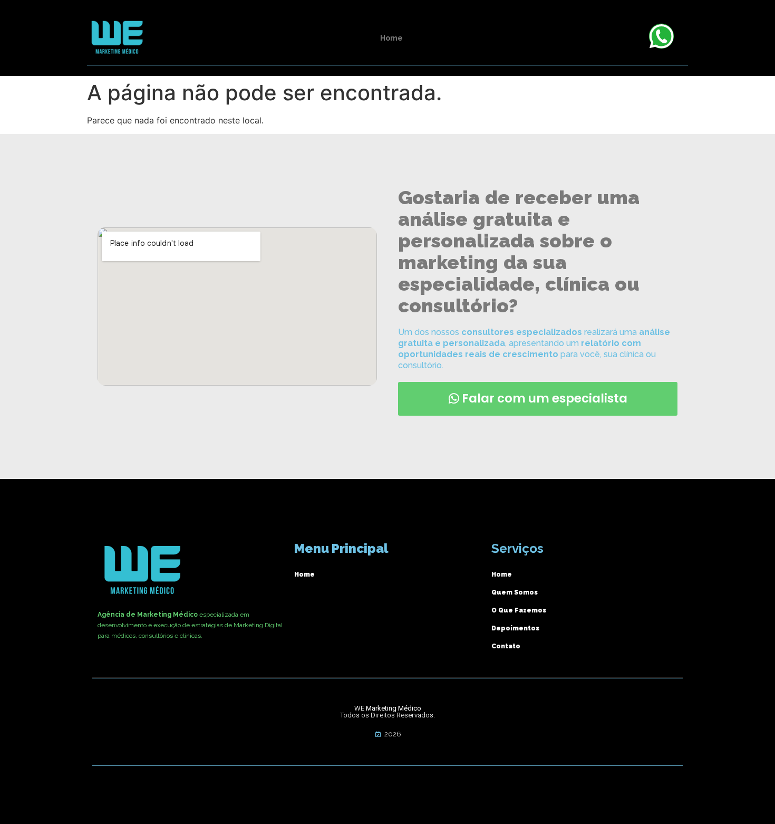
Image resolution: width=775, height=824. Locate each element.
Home (391, 38)
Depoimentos (515, 628)
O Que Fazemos (518, 610)
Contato (505, 646)
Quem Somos (514, 592)
